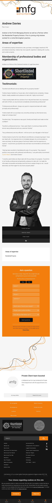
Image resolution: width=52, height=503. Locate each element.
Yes (23, 282)
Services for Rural (9, 452)
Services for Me (8, 455)
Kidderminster (38, 407)
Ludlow (14, 411)
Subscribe (7, 467)
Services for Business (10, 450)
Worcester (14, 415)
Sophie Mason (6, 154)
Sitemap (28, 459)
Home (5, 443)
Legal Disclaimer (31, 448)
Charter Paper (30, 452)
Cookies (28, 457)
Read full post (37, 395)
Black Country (38, 403)
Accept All (16, 493)
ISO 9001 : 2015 (30, 462)
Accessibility (30, 443)
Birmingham (13, 403)
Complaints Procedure (32, 445)
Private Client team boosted (33, 376)
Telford (38, 411)
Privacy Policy (26, 330)
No (29, 282)
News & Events (8, 462)
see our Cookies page (38, 487)
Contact (6, 464)
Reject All (36, 493)
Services (6, 448)
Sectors (6, 457)
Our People (7, 459)
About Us (6, 445)
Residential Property (10, 256)
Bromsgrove (13, 407)
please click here (23, 489)
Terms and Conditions (32, 450)
